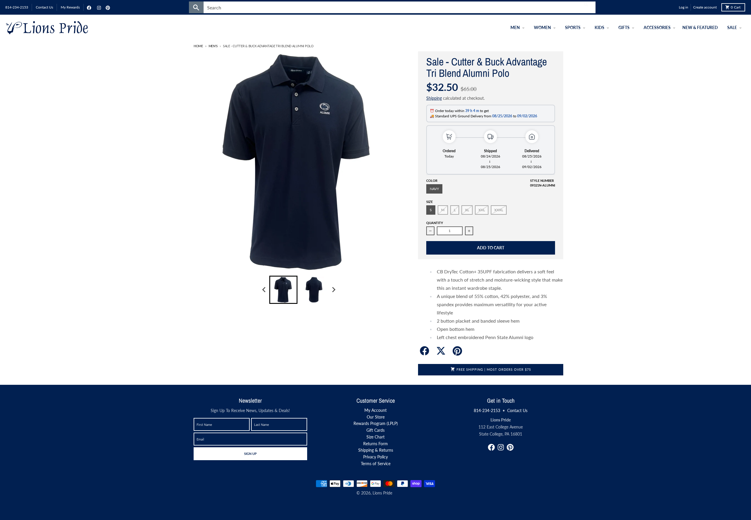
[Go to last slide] (264, 290)
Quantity (434, 223)
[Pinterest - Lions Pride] (107, 7)
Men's (213, 46)
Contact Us (517, 410)
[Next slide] (333, 290)
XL (467, 210)
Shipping (434, 98)
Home (198, 46)
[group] (283, 290)
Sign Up (250, 453)
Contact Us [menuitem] (44, 7)
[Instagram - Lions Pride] (98, 7)
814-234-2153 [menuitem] (16, 7)
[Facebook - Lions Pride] (88, 7)
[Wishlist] (672, 7)
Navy (434, 189)
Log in (683, 7)
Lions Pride (382, 492)
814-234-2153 (487, 410)
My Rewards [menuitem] (70, 7)
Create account (705, 7)
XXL (481, 210)
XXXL (498, 210)
